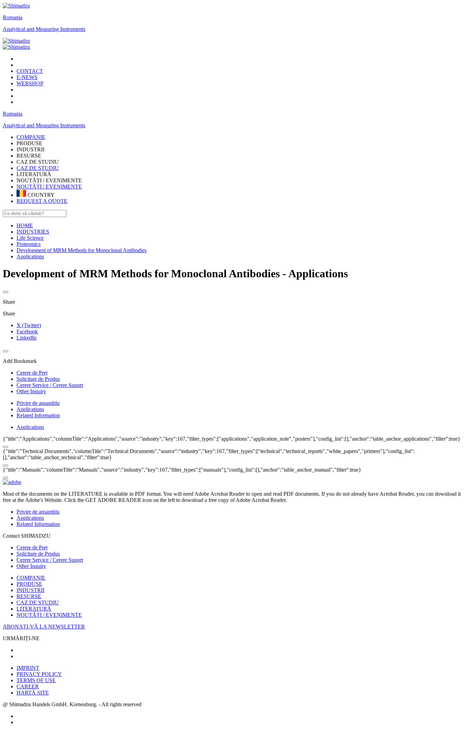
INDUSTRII (30, 590)
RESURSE (29, 596)
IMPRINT (28, 668)
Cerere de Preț (32, 547)
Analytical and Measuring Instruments (44, 29)
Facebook (27, 331)
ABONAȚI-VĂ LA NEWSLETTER (44, 627)
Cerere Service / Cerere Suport (50, 560)
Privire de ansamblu (38, 403)
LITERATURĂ (34, 609)
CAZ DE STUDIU (38, 168)
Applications (30, 409)
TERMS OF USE (36, 680)
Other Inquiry (31, 566)
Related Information (38, 415)
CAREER (28, 686)
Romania (12, 17)
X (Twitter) (29, 325)
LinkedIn (26, 338)
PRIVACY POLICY (39, 674)
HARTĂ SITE (33, 693)
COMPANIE (31, 578)
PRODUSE (29, 584)
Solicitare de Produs (38, 554)
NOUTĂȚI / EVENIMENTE (49, 187)
